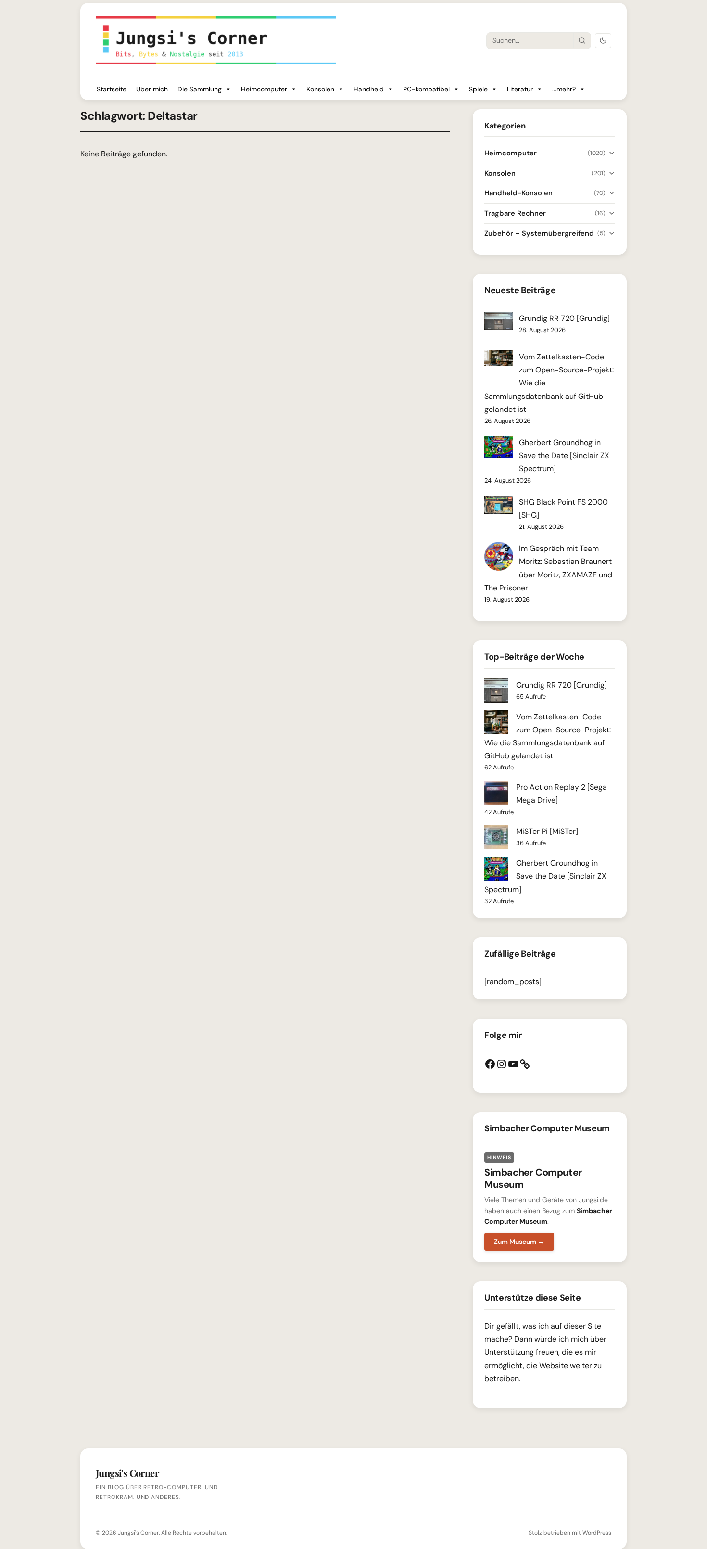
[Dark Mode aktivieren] (603, 40)
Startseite (111, 89)
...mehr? (564, 89)
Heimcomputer (264, 89)
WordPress (596, 1532)
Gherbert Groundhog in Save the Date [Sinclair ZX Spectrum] (564, 455)
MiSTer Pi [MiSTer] (547, 831)
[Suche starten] (582, 40)
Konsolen (320, 89)
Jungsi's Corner (138, 1532)
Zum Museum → (519, 1241)
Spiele (478, 89)
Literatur (520, 89)
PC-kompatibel (426, 89)
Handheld (369, 89)
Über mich (152, 89)
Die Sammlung (199, 89)
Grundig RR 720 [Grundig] (564, 318)
